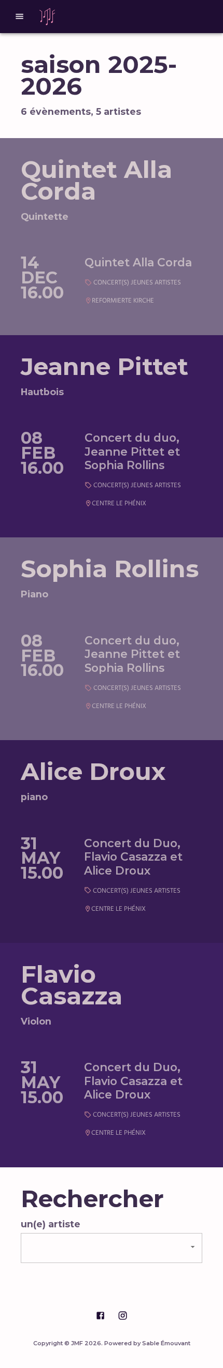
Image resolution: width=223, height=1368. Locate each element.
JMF (77, 1343)
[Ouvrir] (193, 1247)
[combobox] (111, 1247)
